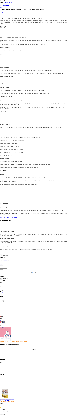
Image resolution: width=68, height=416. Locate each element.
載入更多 (1, 265)
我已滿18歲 (2, 414)
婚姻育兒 (3, 292)
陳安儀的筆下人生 (4, 5)
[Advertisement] (21, 309)
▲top (1, 264)
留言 (6, 260)
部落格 (2, 13)
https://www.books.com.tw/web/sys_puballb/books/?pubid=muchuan (9, 217)
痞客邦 (5, 260)
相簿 (2, 12)
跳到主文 (1, 7)
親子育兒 (6, 262)
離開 (4, 414)
